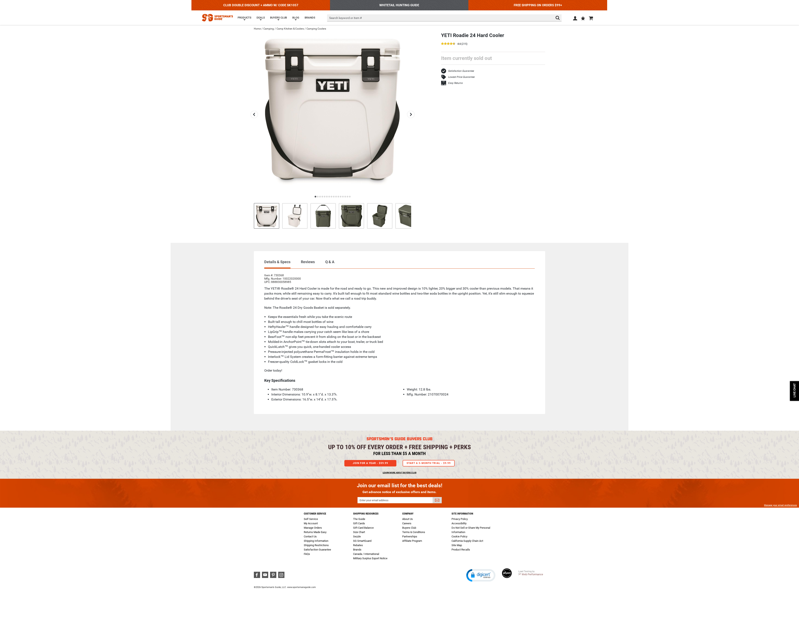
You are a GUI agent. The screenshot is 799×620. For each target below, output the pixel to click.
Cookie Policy (459, 536)
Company (407, 513)
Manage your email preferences (780, 505)
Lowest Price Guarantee (461, 77)
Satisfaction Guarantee (461, 70)
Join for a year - (370, 463)
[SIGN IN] (575, 19)
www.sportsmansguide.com (301, 587)
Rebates (358, 545)
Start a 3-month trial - (429, 463)
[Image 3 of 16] (323, 216)
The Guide (359, 519)
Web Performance (532, 574)
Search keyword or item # (345, 18)
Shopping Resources (365, 513)
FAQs (307, 554)
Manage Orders (313, 527)
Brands (357, 549)
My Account (311, 523)
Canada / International (366, 554)
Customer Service (315, 513)
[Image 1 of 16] (266, 216)
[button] (583, 19)
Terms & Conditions (413, 532)
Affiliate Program (412, 540)
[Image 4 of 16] (351, 216)
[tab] (277, 263)
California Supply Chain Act (467, 540)
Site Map (457, 545)
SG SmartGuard (362, 540)
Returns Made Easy (315, 532)
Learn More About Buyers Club (399, 472)
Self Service (311, 519)
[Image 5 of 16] (379, 216)
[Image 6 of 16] (408, 216)
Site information (462, 513)
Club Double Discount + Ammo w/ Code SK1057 (260, 5)
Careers (406, 523)
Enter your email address (374, 500)
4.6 (459, 44)
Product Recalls (461, 549)
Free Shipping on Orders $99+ (538, 5)
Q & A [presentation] (329, 262)
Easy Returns (455, 83)
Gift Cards (359, 523)
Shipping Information (316, 540)
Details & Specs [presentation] (277, 262)
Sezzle (357, 536)
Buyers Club (409, 527)
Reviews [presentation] (308, 262)
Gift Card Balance (363, 527)
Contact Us (310, 536)
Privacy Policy (460, 519)
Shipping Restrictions (316, 545)
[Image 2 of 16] (295, 216)
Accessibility (459, 523)
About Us (407, 519)
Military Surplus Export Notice (370, 558)
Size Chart (359, 532)
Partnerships (409, 536)
